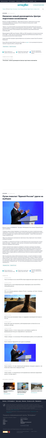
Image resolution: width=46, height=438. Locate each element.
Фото (38, 9)
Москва (25, 9)
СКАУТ (4, 422)
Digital (29, 9)
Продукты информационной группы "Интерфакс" (19, 415)
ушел (27, 42)
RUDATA (21, 421)
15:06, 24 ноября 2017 (11, 13)
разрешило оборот (21, 92)
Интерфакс (23, 5)
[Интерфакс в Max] (28, 425)
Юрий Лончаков (12, 46)
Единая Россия (13, 265)
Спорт (19, 9)
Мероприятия (38, 401)
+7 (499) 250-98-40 (33, 411)
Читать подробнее (36, 100)
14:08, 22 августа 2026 (12, 67)
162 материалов (34, 392)
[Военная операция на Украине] (9, 389)
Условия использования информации (23, 431)
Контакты (5, 401)
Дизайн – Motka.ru (34, 431)
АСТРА (4, 424)
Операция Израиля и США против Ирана (22, 392)
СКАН (21, 420)
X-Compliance (5, 421)
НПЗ (12, 133)
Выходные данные (20, 432)
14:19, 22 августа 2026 (11, 193)
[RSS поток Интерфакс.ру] (26, 425)
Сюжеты (35, 9)
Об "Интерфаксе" (12, 1)
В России (7, 9)
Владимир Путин (6, 265)
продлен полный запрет (23, 126)
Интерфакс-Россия (25, 1)
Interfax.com (18, 1)
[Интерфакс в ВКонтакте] (24, 425)
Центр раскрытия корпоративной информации (25, 423)
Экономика (15, 9)
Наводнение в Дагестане (36, 391)
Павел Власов (5, 46)
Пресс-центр (18, 401)
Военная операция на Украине (8, 391)
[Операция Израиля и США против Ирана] (22, 389)
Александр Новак (6, 133)
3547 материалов (20, 394)
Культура (22, 9)
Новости (31, 9)
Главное (4, 9)
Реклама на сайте (30, 401)
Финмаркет (31, 1)
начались (10, 102)
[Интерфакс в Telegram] (23, 425)
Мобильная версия (4, 1)
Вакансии (24, 401)
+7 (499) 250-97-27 (9, 412)
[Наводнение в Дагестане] (36, 389)
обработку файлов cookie (15, 409)
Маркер (4, 423)
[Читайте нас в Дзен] (21, 425)
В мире (11, 9)
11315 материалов (7, 393)
